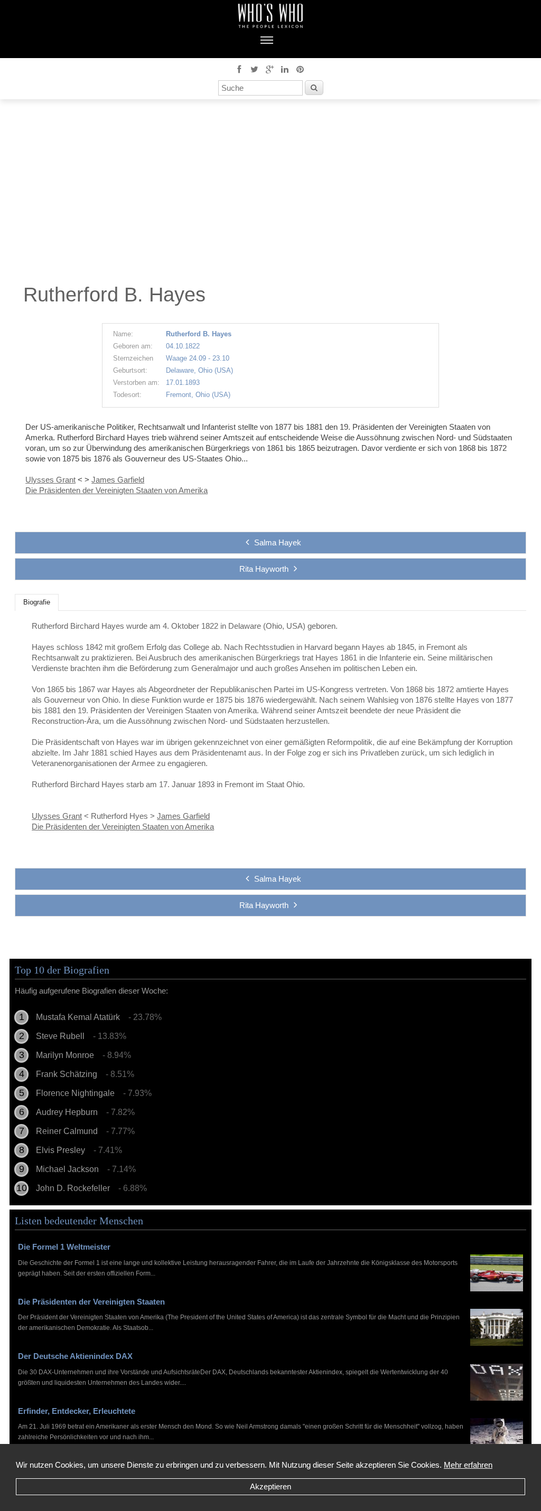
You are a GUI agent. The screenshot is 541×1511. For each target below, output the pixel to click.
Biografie (36, 602)
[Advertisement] (270, 194)
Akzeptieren (270, 1486)
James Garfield (117, 479)
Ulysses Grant (50, 479)
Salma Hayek (277, 542)
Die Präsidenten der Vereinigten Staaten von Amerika (116, 490)
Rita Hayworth (263, 568)
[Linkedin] (284, 68)
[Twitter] (254, 68)
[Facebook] (238, 68)
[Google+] (269, 68)
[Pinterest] (300, 68)
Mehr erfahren (468, 1464)
